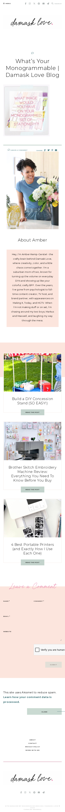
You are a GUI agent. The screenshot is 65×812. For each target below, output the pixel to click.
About (32, 740)
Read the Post (32, 412)
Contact (32, 743)
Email (6, 616)
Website (7, 631)
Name (6, 601)
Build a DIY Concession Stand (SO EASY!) (32, 401)
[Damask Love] (32, 784)
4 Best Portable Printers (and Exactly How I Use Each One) (32, 549)
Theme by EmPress (32, 809)
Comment (39, 601)
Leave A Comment (19, 150)
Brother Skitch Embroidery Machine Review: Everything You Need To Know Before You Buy (32, 473)
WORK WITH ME (32, 750)
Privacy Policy (32, 747)
